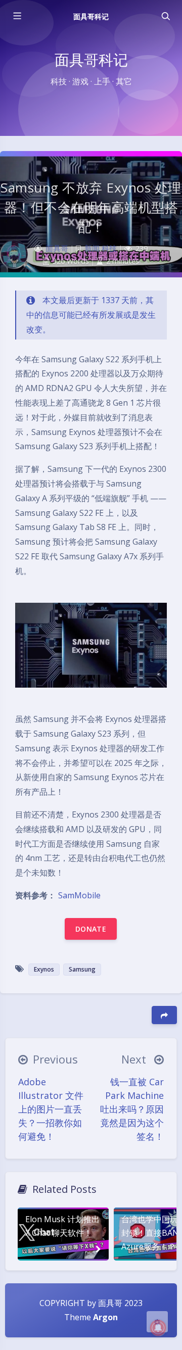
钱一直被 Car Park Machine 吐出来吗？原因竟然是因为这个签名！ (132, 1109)
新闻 (92, 248)
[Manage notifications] (158, 1328)
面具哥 (57, 248)
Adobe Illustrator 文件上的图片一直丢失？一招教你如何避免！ (50, 1109)
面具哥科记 (91, 16)
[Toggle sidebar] (16, 16)
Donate (90, 929)
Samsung (82, 969)
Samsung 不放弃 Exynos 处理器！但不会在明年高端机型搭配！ (91, 207)
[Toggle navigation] (165, 16)
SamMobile (79, 895)
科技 (109, 248)
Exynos (44, 969)
